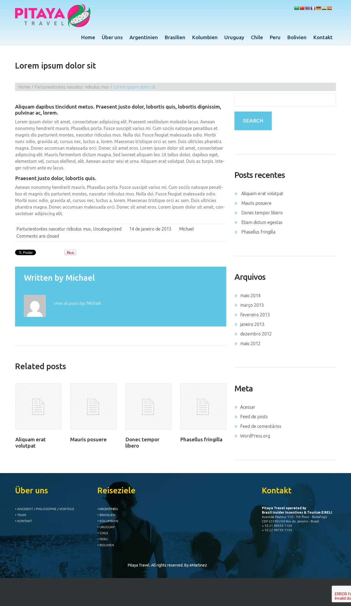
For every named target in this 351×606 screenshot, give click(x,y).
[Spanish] (329, 8)
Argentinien (143, 37)
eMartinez (198, 565)
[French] (312, 8)
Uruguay (234, 37)
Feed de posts (254, 416)
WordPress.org (255, 435)
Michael (186, 228)
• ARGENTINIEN (107, 509)
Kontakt (323, 37)
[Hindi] (323, 8)
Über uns (112, 37)
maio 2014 (250, 295)
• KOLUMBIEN (107, 521)
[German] (318, 8)
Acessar (247, 407)
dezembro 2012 (256, 333)
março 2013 (252, 305)
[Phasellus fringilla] (203, 406)
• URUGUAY (106, 527)
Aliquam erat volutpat (30, 442)
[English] (307, 8)
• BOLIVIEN (105, 545)
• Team (20, 515)
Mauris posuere (88, 439)
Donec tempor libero (262, 212)
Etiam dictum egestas (261, 222)
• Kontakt (23, 521)
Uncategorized (107, 228)
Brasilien (175, 37)
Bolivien (297, 37)
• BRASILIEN (106, 515)
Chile (257, 37)
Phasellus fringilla (201, 439)
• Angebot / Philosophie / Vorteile (44, 509)
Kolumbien (205, 37)
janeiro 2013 (252, 324)
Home (88, 37)
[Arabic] (296, 8)
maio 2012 (250, 343)
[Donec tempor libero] (148, 406)
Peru (275, 37)
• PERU (102, 539)
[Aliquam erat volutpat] (38, 406)
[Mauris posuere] (93, 406)
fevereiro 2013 (255, 314)
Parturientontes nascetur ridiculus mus (72, 86)
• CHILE (102, 533)
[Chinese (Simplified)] (301, 8)
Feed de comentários (260, 426)
